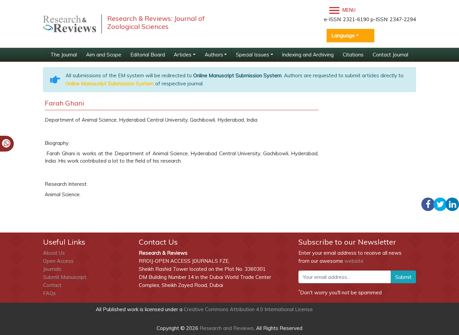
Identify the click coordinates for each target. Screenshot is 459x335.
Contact (52, 285)
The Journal (63, 54)
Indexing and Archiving (308, 54)
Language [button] (343, 35)
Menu (348, 10)
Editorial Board (147, 54)
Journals (52, 269)
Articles (183, 54)
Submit (403, 277)
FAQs (49, 293)
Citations (353, 54)
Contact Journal (390, 54)
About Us (54, 253)
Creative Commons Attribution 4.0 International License (248, 309)
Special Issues (252, 54)
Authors (214, 54)
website (354, 261)
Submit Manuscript (64, 277)
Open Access (58, 261)
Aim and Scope (103, 54)
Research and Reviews (226, 328)
